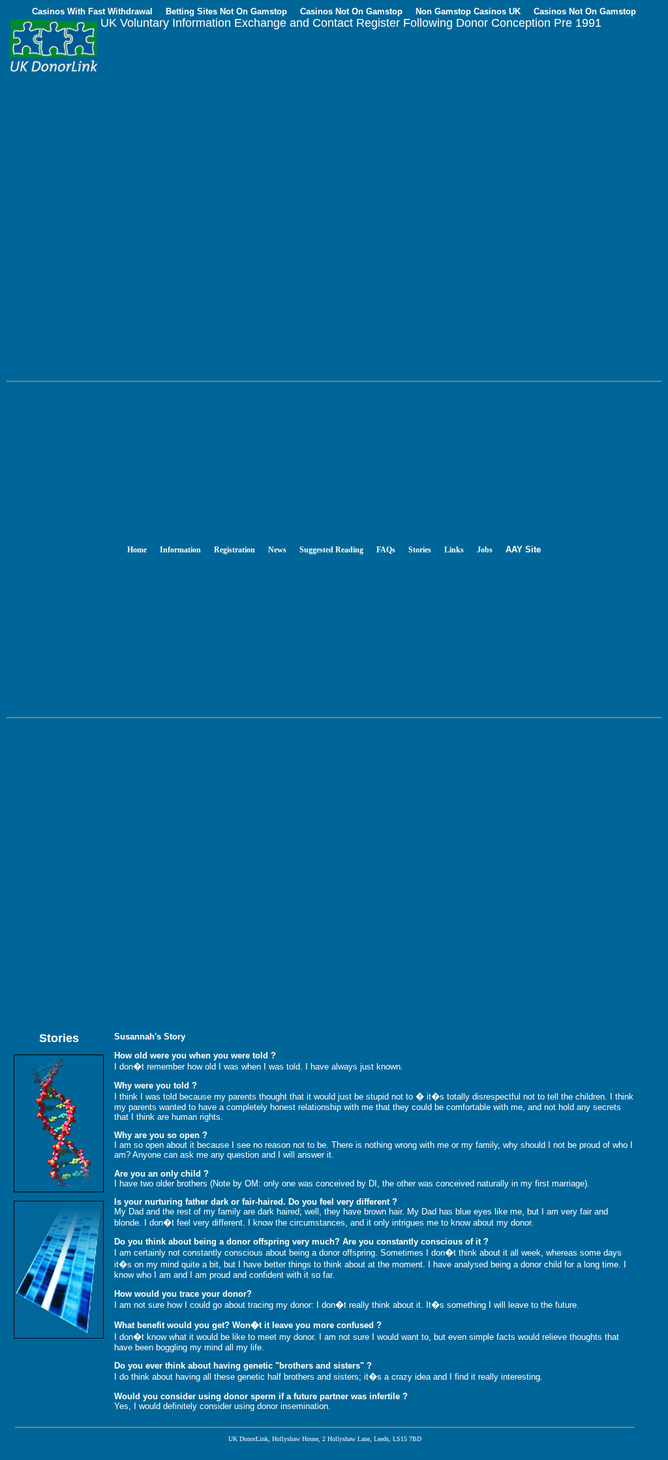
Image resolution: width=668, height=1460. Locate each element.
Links (454, 549)
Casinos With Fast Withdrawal (92, 11)
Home (137, 549)
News (277, 549)
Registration (234, 549)
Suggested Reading (331, 549)
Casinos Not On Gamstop (351, 11)
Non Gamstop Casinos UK (468, 11)
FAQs (385, 549)
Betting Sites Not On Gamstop (226, 11)
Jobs (485, 549)
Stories (419, 549)
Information (180, 549)
